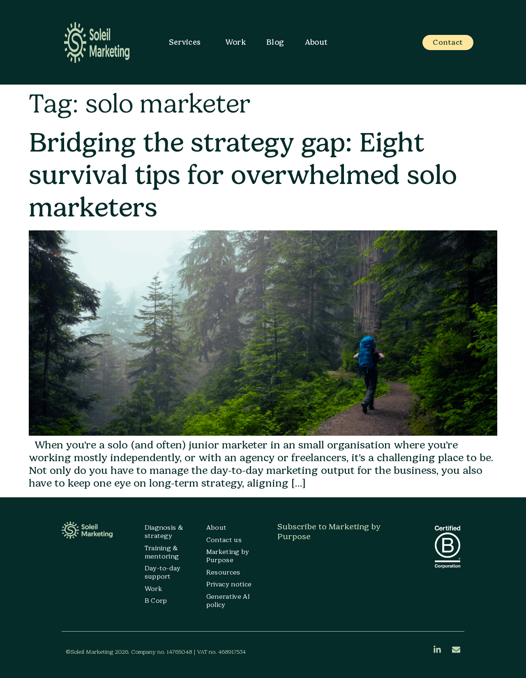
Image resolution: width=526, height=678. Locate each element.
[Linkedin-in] (437, 650)
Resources (223, 572)
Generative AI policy (228, 601)
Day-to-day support (163, 572)
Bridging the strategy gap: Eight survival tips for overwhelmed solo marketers (243, 174)
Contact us (224, 540)
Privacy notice (228, 584)
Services (185, 42)
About (316, 42)
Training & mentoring (162, 552)
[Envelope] (456, 650)
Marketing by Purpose (227, 556)
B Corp (156, 600)
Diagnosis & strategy (164, 532)
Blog (275, 42)
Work (236, 42)
